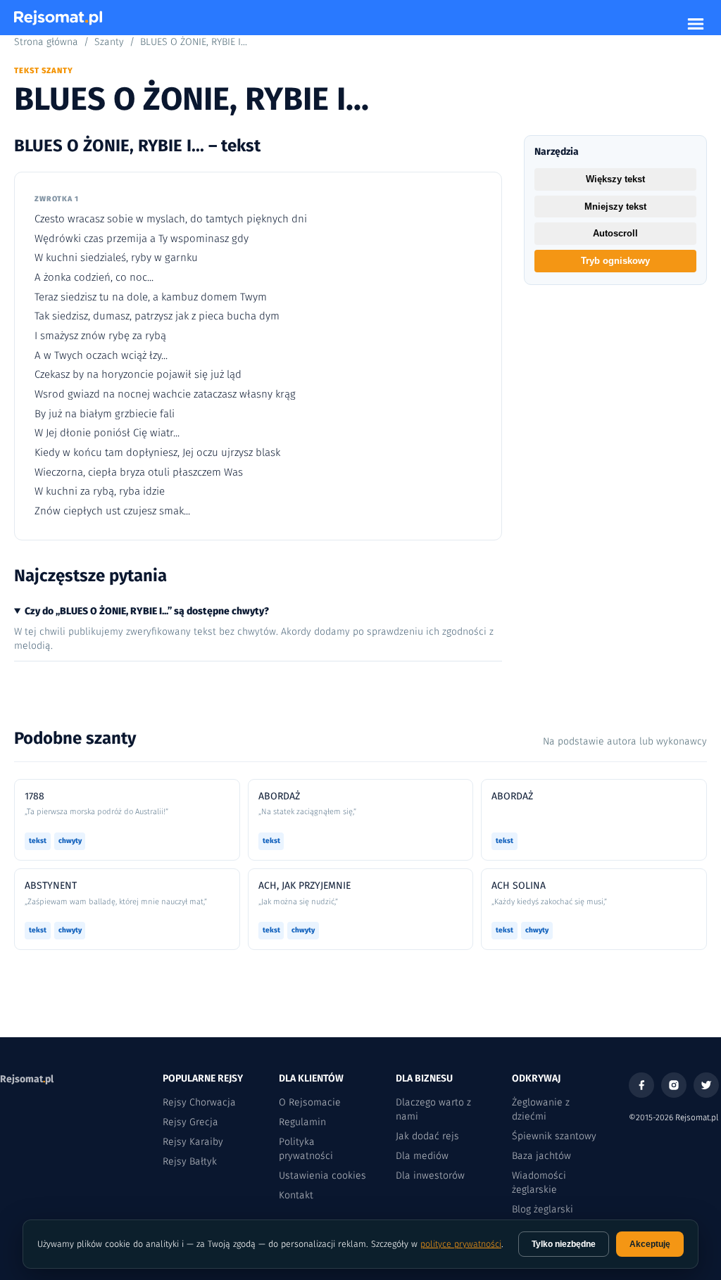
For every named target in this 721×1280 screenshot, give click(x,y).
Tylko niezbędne (564, 1244)
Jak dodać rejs (427, 1136)
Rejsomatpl (27, 1079)
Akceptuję (649, 1244)
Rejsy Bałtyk (190, 1161)
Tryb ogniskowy (615, 260)
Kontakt (296, 1195)
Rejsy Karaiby (193, 1142)
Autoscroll (615, 233)
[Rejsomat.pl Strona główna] (58, 17)
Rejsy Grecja (190, 1122)
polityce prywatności (460, 1243)
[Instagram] (673, 1085)
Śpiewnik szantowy (554, 1136)
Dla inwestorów (430, 1175)
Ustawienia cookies (322, 1175)
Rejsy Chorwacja (199, 1102)
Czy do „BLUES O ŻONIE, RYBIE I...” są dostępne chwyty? (147, 611)
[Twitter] (706, 1085)
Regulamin (302, 1122)
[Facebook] (641, 1085)
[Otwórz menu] (695, 24)
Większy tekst (615, 179)
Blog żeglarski (542, 1209)
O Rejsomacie (310, 1102)
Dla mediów (422, 1156)
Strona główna (46, 42)
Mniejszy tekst (615, 206)
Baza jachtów (541, 1156)
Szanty (109, 42)
